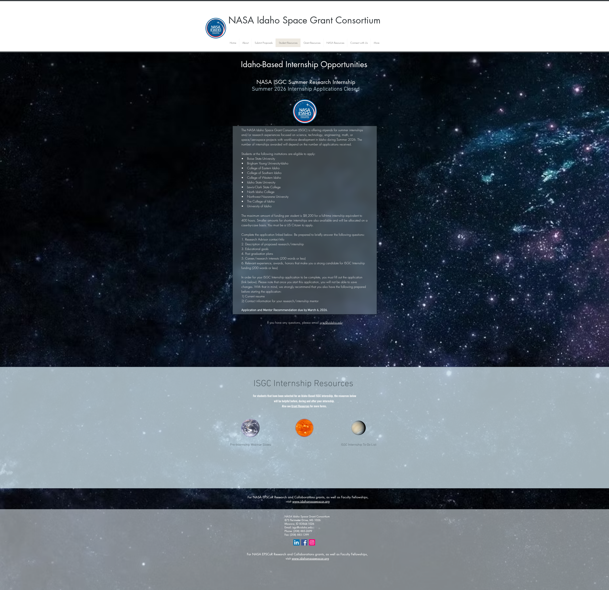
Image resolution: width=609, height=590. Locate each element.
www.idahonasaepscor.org (311, 501)
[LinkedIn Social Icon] (296, 542)
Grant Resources (300, 406)
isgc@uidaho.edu (331, 322)
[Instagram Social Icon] (312, 542)
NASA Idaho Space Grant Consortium (304, 20)
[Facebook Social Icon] (304, 542)
